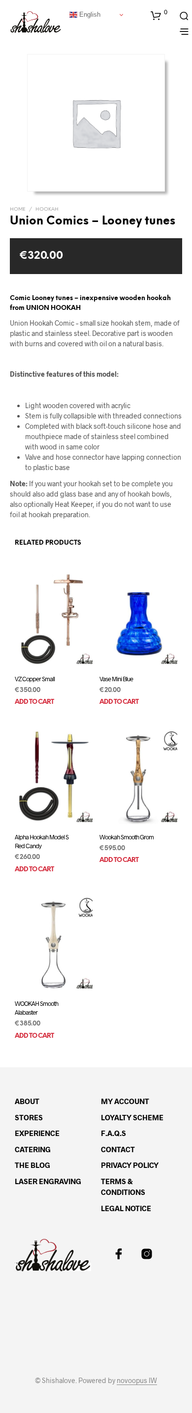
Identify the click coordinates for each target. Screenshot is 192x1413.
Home (18, 209)
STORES (29, 1117)
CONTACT (118, 1149)
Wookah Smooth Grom (126, 836)
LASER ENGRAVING (48, 1181)
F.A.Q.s (113, 1133)
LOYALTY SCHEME (132, 1117)
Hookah (47, 209)
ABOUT (27, 1101)
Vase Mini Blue (116, 679)
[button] (159, 15)
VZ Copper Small (35, 679)
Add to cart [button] (34, 702)
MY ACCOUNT (125, 1101)
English (88, 14)
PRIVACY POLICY (130, 1165)
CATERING (33, 1149)
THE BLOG (32, 1165)
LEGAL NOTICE (126, 1208)
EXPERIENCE (37, 1133)
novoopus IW (137, 1381)
